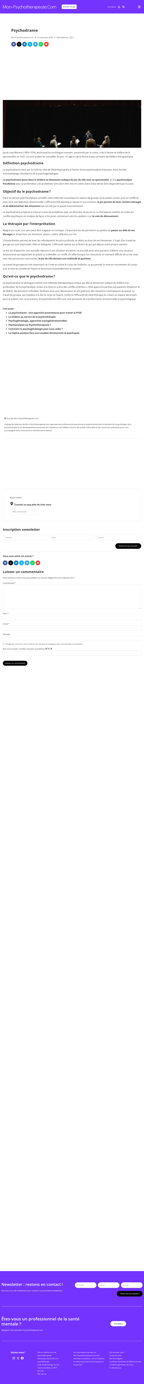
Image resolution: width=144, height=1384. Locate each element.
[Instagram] (13, 1358)
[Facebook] (22, 1358)
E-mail (6, 624)
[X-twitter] (18, 1358)
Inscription (112, 7)
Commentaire (9, 583)
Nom (5, 613)
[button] (139, 7)
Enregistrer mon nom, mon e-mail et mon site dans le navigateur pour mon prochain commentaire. (44, 644)
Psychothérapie (63, 37)
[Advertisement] (72, 74)
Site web (6, 634)
